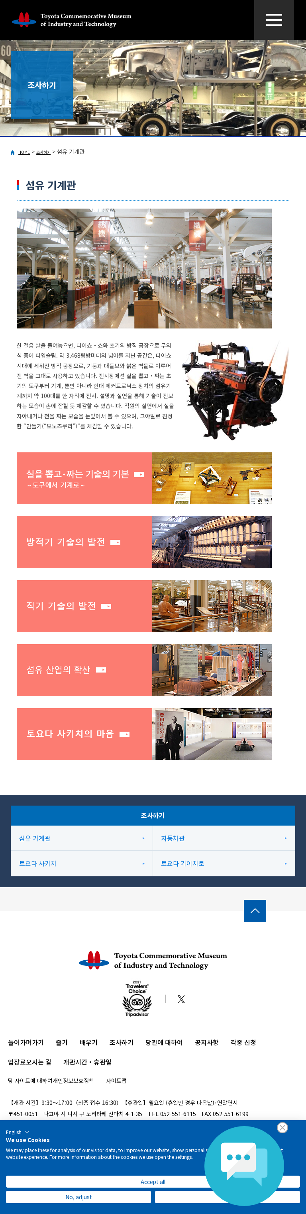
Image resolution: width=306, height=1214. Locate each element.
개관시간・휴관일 (87, 1062)
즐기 (62, 1042)
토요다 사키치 (38, 863)
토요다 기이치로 (182, 863)
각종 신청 (243, 1042)
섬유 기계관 (35, 838)
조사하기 (43, 152)
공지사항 (207, 1042)
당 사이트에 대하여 (30, 1081)
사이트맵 (116, 1081)
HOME (24, 152)
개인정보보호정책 (73, 1081)
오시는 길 (38, 1062)
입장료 (17, 1062)
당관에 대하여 (164, 1042)
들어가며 (20, 1042)
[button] (17, 1132)
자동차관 (173, 838)
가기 (38, 1042)
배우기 (89, 1042)
